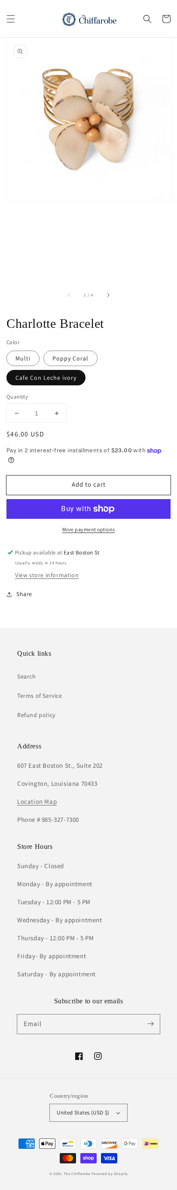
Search (26, 676)
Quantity (17, 396)
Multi (23, 358)
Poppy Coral (70, 358)
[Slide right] (107, 294)
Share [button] (24, 594)
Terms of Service (39, 695)
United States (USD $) (83, 1112)
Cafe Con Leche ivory (45, 378)
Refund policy (36, 715)
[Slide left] (69, 294)
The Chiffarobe (77, 1173)
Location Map (37, 801)
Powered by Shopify (110, 1173)
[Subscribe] (150, 1023)
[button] (10, 18)
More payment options (88, 529)
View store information (47, 575)
